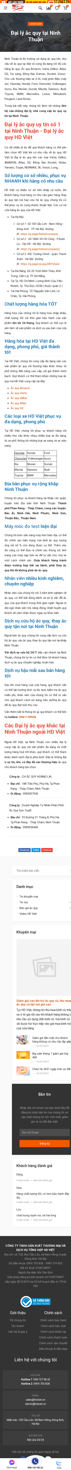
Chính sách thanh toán (53, 1337)
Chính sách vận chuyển (53, 1343)
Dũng (19, 1174)
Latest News (35, 24)
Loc (18, 1209)
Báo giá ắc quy (29, 908)
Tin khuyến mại (29, 896)
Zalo (59, 1467)
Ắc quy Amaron (20, 388)
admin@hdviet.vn (35, 1403)
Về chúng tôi (18, 1320)
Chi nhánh (18, 1326)
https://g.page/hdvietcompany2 (40, 249)
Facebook (24, 850)
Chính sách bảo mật (53, 1326)
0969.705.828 (42, 1383)
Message (12, 1467)
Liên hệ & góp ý (17, 1331)
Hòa (19, 1188)
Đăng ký (45, 1143)
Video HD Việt (28, 914)
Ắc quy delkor (19, 398)
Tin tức (24, 902)
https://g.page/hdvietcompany (39, 234)
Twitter (36, 850)
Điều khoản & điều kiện (53, 1349)
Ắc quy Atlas (18, 403)
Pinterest (47, 850)
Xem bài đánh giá (42, 1180)
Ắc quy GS (17, 408)
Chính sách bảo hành (53, 1320)
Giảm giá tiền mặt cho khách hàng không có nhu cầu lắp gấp (51, 1039)
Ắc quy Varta (19, 393)
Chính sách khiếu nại (53, 1331)
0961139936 (27, 717)
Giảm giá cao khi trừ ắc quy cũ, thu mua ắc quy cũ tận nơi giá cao (43, 1002)
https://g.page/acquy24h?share (40, 264)
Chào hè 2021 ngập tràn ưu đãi (51, 1069)
